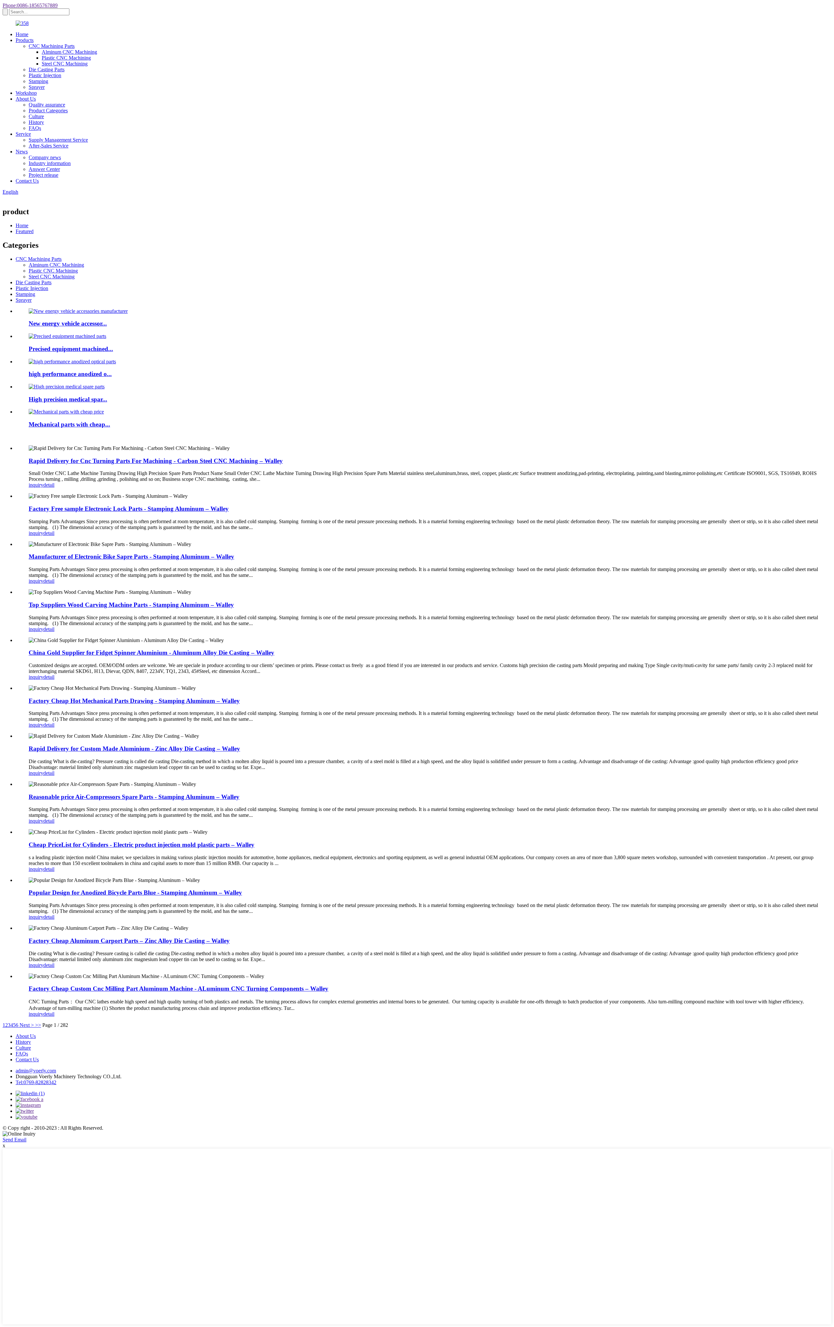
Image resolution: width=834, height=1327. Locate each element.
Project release (43, 175)
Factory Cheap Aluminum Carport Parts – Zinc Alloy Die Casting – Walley (129, 940)
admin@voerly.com (36, 1070)
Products (25, 40)
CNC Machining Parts (52, 46)
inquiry (36, 485)
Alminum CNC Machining (69, 52)
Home (22, 34)
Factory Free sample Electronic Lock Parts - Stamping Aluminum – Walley (129, 508)
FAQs (35, 128)
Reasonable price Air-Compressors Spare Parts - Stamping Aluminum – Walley (134, 796)
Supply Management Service (58, 140)
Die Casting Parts (47, 69)
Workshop (26, 93)
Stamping (38, 81)
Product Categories (48, 110)
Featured (25, 231)
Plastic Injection (45, 75)
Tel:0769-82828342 (36, 1082)
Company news (45, 157)
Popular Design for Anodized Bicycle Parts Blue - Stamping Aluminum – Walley (135, 892)
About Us (26, 99)
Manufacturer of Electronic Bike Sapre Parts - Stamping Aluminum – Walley (131, 556)
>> (38, 1025)
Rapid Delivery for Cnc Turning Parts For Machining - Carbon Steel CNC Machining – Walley (156, 460)
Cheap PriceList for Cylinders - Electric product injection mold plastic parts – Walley (141, 844)
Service (23, 134)
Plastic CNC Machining (66, 58)
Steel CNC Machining (65, 63)
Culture (36, 116)
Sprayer (37, 87)
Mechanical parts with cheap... (69, 424)
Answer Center (44, 169)
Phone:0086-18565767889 (30, 5)
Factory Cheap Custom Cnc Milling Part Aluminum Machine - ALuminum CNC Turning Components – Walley (178, 988)
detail (48, 485)
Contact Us (27, 181)
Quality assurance (47, 104)
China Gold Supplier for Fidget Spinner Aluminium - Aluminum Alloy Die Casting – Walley (151, 652)
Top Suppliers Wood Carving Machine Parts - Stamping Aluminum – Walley (131, 604)
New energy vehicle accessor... (68, 323)
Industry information (50, 163)
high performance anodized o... (70, 373)
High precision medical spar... (68, 399)
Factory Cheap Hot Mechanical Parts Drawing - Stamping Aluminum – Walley (134, 700)
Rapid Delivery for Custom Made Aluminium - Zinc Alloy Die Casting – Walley (134, 748)
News (22, 151)
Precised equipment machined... (71, 348)
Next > (26, 1025)
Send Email (14, 1139)
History (36, 122)
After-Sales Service (48, 145)
